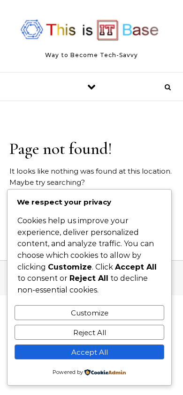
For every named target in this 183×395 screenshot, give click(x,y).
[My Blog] (91, 32)
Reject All (89, 332)
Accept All (89, 352)
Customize (89, 312)
